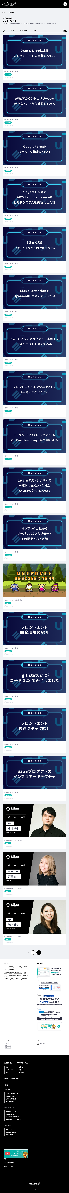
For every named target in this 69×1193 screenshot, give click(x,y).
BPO (6, 972)
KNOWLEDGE (22, 1062)
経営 (5, 969)
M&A (10, 972)
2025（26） (8, 1046)
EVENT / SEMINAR (11, 1078)
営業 (12, 30)
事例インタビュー (17, 972)
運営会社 (6, 1159)
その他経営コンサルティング (13, 1119)
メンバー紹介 (23, 30)
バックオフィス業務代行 (12, 1117)
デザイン (11, 975)
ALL (4, 30)
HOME (3, 12)
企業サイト (9, 1129)
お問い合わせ (9, 1135)
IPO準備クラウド (10, 1096)
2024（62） (8, 1048)
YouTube (17, 975)
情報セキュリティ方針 (8, 1166)
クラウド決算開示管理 (12, 1093)
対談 (25, 972)
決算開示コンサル (11, 1111)
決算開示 (11, 966)
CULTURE (8, 1062)
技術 (35, 30)
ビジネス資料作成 (11, 1099)
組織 (12, 978)
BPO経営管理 (10, 1101)
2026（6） (7, 1044)
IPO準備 (11, 969)
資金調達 (24, 978)
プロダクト (25, 975)
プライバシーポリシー (9, 1162)
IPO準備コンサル (10, 1114)
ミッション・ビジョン (11, 1132)
